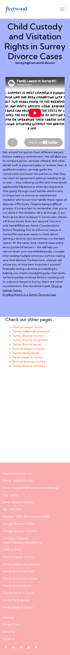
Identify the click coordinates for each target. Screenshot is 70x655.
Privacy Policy (11, 624)
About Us (9, 631)
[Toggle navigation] (62, 9)
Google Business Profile (18, 524)
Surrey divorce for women (30, 340)
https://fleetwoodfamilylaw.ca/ (23, 542)
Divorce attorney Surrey (29, 361)
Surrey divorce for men (28, 335)
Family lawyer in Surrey (28, 357)
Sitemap (8, 617)
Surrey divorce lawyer (27, 344)
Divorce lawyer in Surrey (29, 348)
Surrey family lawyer (26, 353)
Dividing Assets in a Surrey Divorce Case (29, 294)
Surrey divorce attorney (29, 366)
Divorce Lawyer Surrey (28, 327)
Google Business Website (20, 531)
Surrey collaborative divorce (31, 331)
